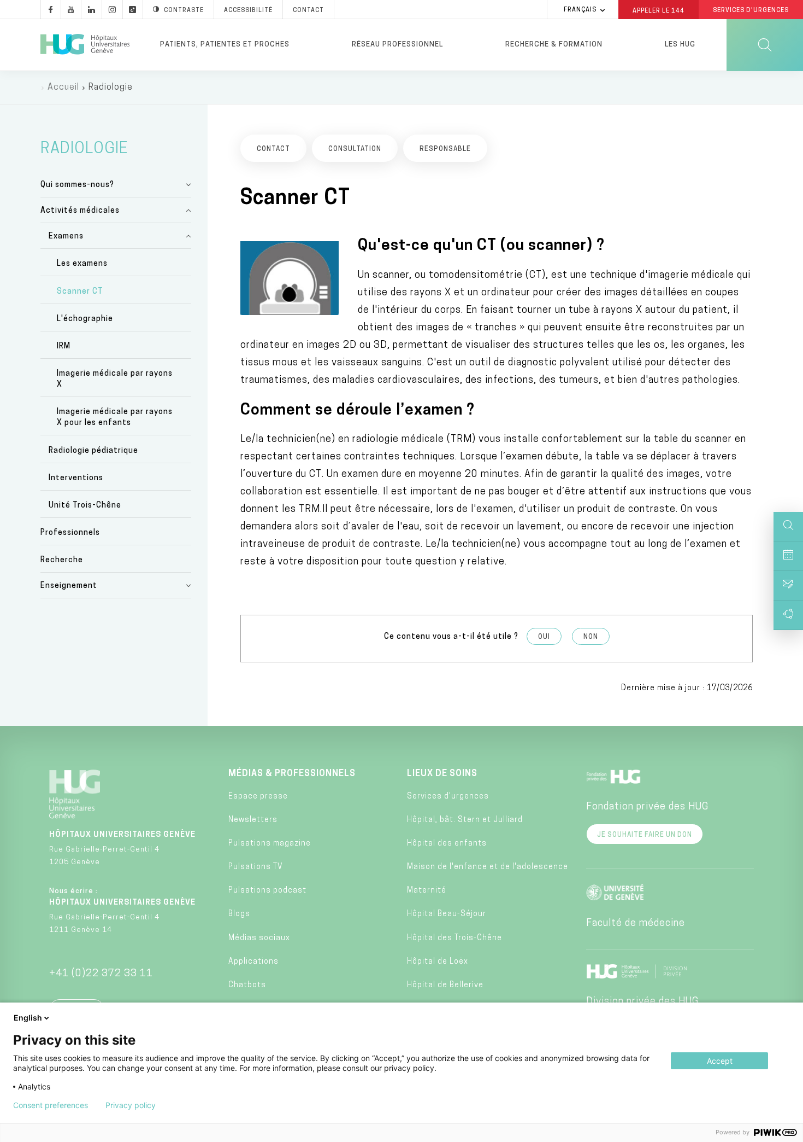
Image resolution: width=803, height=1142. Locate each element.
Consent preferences (50, 1105)
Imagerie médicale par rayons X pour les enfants (115, 417)
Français (580, 10)
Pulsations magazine (269, 844)
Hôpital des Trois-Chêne (454, 938)
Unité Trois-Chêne (85, 506)
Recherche (61, 560)
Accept (720, 1060)
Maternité (426, 891)
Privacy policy (130, 1105)
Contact (308, 11)
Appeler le (658, 10)
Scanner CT (80, 292)
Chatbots (247, 985)
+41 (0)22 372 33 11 (101, 974)
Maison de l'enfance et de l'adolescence (487, 867)
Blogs (239, 914)
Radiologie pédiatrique (93, 451)
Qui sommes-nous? (77, 185)
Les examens (82, 264)
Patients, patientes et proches (225, 44)
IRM (63, 346)
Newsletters (252, 820)
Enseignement (68, 586)
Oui (544, 637)
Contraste (184, 11)
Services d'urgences (448, 797)
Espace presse (258, 797)
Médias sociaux (259, 938)
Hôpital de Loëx (437, 962)
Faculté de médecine (635, 924)
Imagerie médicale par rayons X (115, 379)
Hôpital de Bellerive (445, 985)
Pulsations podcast (267, 891)
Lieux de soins (442, 774)
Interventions (76, 478)
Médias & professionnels (292, 774)
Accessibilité (248, 11)
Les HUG (680, 44)
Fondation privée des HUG (647, 807)
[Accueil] (84, 44)
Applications (253, 962)
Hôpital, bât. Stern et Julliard (465, 820)
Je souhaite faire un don (644, 835)
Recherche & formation (554, 44)
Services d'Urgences (751, 11)
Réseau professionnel (397, 44)
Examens (66, 236)
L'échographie (85, 319)
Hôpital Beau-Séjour (446, 914)
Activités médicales (80, 211)
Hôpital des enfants (447, 844)
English (28, 1017)
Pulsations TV (255, 867)
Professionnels (70, 533)
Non (590, 637)
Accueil (63, 87)
